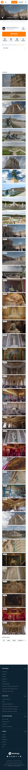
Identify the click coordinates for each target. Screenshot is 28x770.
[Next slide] (22, 639)
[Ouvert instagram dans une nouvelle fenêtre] (9, 759)
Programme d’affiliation (7, 705)
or (3, 639)
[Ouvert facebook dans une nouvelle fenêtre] (7, 759)
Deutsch (4, 744)
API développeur (6, 683)
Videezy (4, 676)
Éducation (4, 681)
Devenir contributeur (7, 729)
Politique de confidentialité (18, 767)
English (4, 737)
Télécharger (14, 34)
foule (14, 639)
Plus (3, 749)
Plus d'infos (5, 47)
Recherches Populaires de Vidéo (9, 714)
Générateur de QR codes (7, 692)
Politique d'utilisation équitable (13, 768)
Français (4, 747)
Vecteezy (4, 673)
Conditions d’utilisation (7, 767)
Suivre (23, 29)
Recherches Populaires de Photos (9, 711)
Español (4, 739)
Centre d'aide (5, 722)
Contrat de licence (6, 700)
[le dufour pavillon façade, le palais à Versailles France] (13, 107)
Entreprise (4, 678)
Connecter (21, 2)
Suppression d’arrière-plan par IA (9, 689)
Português (4, 742)
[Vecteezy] (2, 2)
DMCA (3, 702)
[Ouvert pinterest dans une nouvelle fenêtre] (13, 759)
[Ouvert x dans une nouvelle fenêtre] (17, 759)
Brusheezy (4, 671)
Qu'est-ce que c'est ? (20, 44)
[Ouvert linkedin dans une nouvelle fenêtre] (11, 759)
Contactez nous (5, 724)
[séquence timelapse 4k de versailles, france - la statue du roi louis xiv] (13, 175)
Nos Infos (4, 726)
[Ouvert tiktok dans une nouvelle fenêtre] (15, 759)
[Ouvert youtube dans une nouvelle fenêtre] (20, 759)
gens (8, 639)
